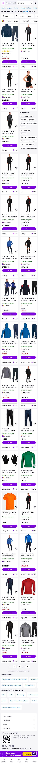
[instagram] (9, 746)
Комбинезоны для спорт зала (11, 685)
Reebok (34, 701)
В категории (10, 3)
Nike (3, 695)
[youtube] (3, 746)
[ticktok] (13, 746)
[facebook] (6, 746)
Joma (16, 8)
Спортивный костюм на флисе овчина (14, 679)
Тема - (9, 733)
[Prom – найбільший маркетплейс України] (3, 3)
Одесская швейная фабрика (19, 701)
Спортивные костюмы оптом (11, 707)
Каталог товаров (6, 8)
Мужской (26, 21)
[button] (9, 61)
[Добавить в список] (16, 38)
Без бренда (20, 695)
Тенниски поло (29, 685)
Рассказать (27, 754)
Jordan (4, 701)
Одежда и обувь (26, 8)
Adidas (11, 695)
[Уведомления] (35, 3)
